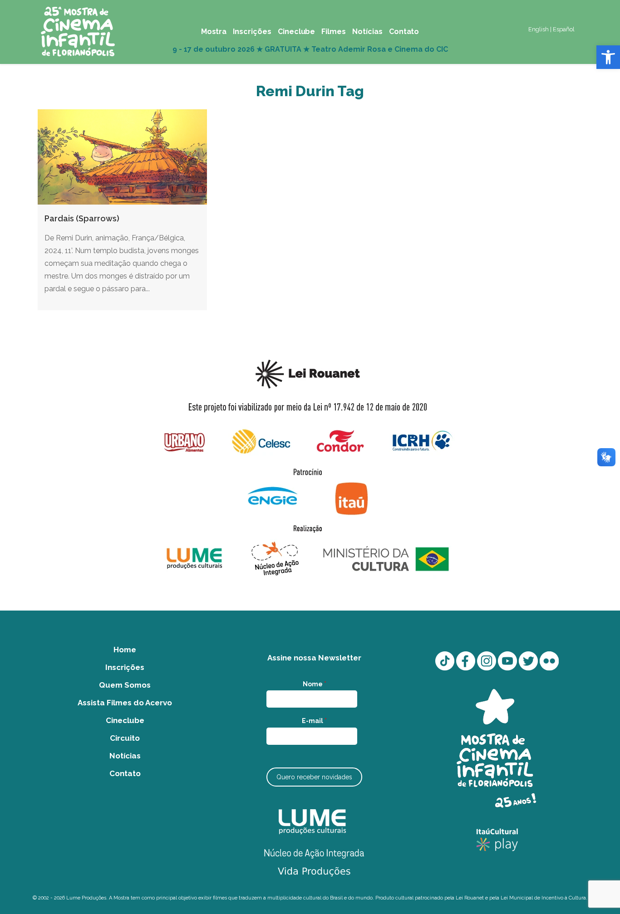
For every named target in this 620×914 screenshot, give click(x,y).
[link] (608, 57)
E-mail (314, 720)
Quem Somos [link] (125, 684)
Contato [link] (125, 773)
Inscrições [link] (124, 667)
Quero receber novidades (314, 777)
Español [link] (564, 29)
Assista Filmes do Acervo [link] (125, 702)
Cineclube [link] (125, 720)
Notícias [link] (125, 755)
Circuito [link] (125, 738)
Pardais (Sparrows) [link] (81, 218)
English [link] (538, 29)
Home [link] (124, 649)
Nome (314, 684)
